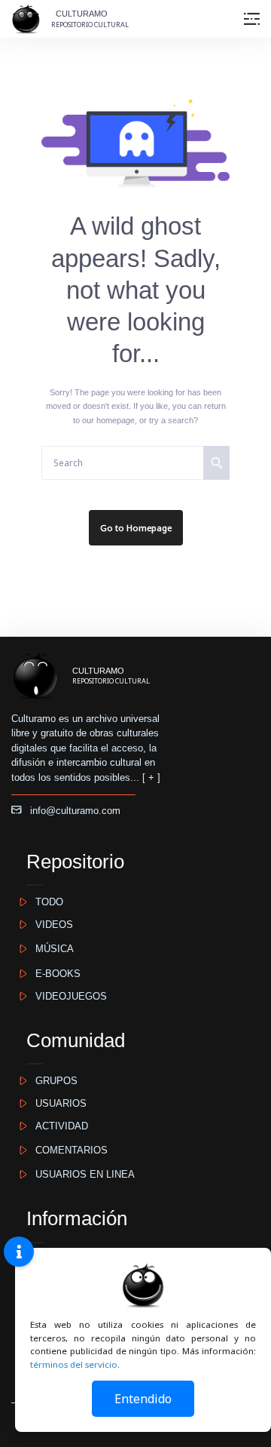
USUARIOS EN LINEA (80, 1174)
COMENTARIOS (67, 1150)
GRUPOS (52, 1080)
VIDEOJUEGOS (66, 996)
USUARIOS (56, 1103)
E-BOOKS (53, 973)
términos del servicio (73, 1364)
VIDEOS (49, 924)
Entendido (143, 1398)
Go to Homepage (136, 527)
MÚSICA (50, 948)
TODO (44, 902)
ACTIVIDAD (57, 1126)
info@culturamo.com (70, 810)
